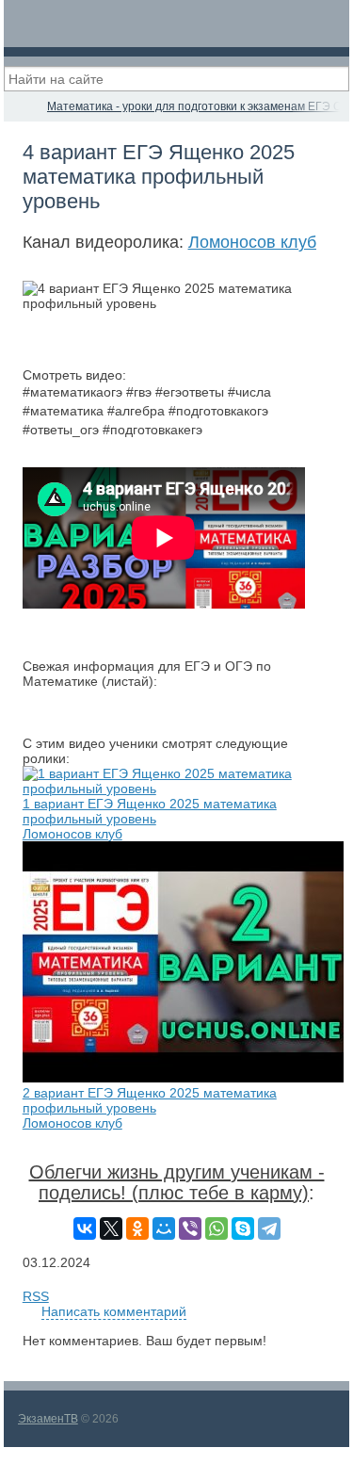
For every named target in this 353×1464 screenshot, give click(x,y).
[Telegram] (269, 1228)
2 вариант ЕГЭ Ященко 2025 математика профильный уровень (150, 1100)
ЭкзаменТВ (48, 1418)
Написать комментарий (113, 1311)
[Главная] (20, 106)
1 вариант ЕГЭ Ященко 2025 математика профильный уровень (150, 811)
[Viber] (190, 1228)
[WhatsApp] (216, 1228)
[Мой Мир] (163, 1228)
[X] (111, 1228)
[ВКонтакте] (84, 1228)
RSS (36, 1296)
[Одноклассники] (137, 1228)
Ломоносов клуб (252, 242)
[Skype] (243, 1228)
